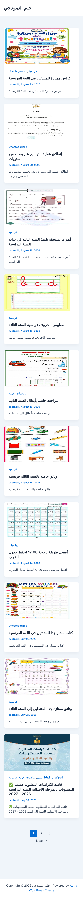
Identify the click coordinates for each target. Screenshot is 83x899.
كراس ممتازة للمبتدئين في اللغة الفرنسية (40, 78)
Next (41, 841)
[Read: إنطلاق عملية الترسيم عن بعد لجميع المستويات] (37, 122)
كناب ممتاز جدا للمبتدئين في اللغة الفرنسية (41, 632)
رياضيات (21, 393)
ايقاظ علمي (43, 777)
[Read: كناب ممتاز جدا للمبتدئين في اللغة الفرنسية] (37, 600)
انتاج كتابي (57, 777)
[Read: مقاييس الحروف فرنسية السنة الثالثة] (37, 292)
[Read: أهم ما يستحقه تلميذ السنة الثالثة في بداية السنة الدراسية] (37, 207)
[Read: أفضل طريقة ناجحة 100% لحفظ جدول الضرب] (37, 520)
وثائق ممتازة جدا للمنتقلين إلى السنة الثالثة (40, 708)
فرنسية (33, 71)
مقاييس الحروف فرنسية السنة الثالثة (36, 324)
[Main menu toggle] (75, 8)
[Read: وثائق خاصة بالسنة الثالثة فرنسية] (37, 444)
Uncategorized (18, 71)
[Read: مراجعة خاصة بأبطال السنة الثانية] (37, 368)
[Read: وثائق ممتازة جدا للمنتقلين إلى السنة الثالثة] (37, 676)
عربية (12, 393)
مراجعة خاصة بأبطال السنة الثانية (33, 400)
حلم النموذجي (18, 8)
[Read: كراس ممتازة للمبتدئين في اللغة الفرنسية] (37, 46)
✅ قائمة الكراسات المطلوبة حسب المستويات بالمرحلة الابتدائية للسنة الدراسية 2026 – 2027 (41, 789)
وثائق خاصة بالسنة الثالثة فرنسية (33, 476)
